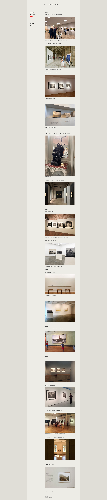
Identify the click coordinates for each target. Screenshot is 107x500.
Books (31, 18)
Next (76, 28)
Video (31, 21)
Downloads (32, 23)
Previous (43, 28)
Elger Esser (51, 4)
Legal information (49, 497)
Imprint (46, 497)
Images (31, 16)
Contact (31, 25)
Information (32, 14)
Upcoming (32, 12)
